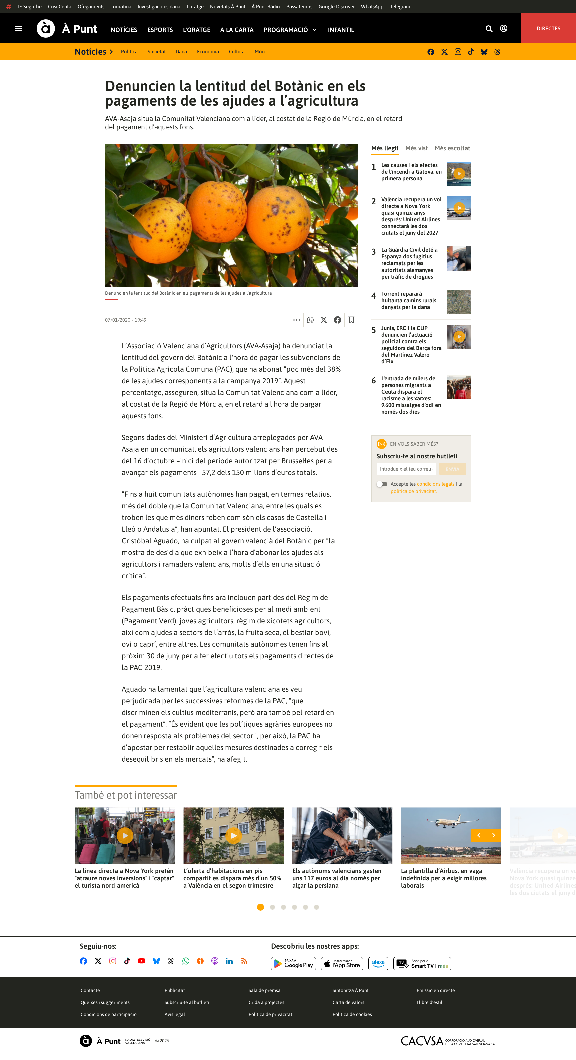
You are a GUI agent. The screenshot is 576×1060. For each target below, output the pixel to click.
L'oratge (195, 6)
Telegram (400, 6)
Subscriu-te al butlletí (187, 1002)
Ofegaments (91, 6)
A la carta (237, 29)
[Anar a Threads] (172, 961)
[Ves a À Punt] (67, 28)
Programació (286, 29)
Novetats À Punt (227, 6)
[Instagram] (458, 51)
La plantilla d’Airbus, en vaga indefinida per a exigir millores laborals (444, 878)
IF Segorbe (30, 6)
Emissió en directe (436, 990)
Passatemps (299, 6)
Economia (208, 51)
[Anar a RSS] (245, 961)
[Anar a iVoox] (201, 961)
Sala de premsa (265, 990)
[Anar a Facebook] (85, 961)
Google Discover (337, 6)
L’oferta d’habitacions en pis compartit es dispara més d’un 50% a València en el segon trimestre (232, 878)
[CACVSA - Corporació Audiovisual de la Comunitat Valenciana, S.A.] (448, 1041)
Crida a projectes (266, 1002)
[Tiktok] (471, 51)
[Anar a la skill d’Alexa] (378, 963)
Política (129, 51)
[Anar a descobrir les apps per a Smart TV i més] (422, 963)
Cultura (237, 51)
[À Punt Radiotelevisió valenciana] (115, 1041)
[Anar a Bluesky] (158, 961)
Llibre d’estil (429, 1002)
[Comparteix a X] (324, 320)
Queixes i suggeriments (105, 1002)
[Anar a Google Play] (293, 963)
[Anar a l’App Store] (342, 963)
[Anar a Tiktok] (128, 961)
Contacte (90, 990)
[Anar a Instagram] (114, 961)
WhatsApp (372, 6)
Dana (181, 51)
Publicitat (175, 990)
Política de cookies (352, 1014)
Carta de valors (348, 1002)
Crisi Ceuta (59, 6)
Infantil (341, 29)
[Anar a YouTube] (143, 961)
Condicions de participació (109, 1014)
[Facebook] (430, 51)
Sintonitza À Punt (351, 990)
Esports (160, 29)
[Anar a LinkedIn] (230, 961)
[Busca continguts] (489, 29)
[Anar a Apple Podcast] (216, 961)
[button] (260, 907)
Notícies (124, 29)
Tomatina (121, 6)
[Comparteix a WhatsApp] (310, 320)
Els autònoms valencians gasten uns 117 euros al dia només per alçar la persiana (337, 878)
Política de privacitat (270, 1014)
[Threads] (497, 52)
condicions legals (435, 484)
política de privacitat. (414, 491)
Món (260, 51)
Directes (548, 28)
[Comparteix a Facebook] (337, 320)
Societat (157, 51)
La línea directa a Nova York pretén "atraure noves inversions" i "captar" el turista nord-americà (124, 878)
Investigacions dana (159, 6)
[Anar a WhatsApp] (187, 961)
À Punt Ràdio (266, 6)
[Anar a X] (99, 961)
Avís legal (175, 1014)
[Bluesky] (484, 52)
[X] (444, 52)
